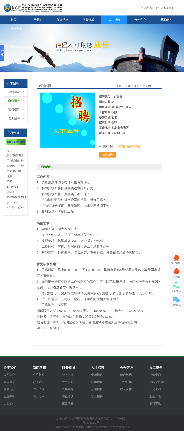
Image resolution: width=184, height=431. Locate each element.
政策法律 (38, 389)
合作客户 (140, 19)
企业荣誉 (9, 396)
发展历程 (9, 389)
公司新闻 (38, 374)
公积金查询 (156, 381)
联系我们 (16, 28)
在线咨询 (108, 154)
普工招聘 (14, 118)
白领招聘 (14, 100)
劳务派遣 (67, 374)
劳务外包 (67, 381)
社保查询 (155, 374)
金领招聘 (14, 91)
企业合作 (126, 381)
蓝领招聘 (14, 109)
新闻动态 (62, 19)
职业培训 (67, 396)
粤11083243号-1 (92, 422)
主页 (119, 85)
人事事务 (67, 389)
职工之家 (38, 396)
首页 (14, 19)
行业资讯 (38, 381)
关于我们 (36, 19)
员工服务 (166, 19)
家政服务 (67, 403)
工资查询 (155, 389)
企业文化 (9, 403)
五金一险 (155, 396)
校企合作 (126, 389)
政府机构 (126, 374)
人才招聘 (114, 19)
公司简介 (9, 374)
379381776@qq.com (98, 316)
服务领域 (88, 19)
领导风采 (9, 381)
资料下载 (155, 403)
